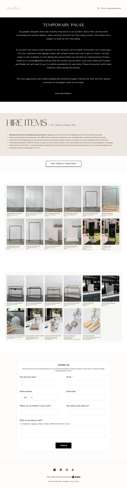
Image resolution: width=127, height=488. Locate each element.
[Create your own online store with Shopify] (76, 477)
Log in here (74, 481)
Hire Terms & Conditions (63, 164)
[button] (109, 8)
